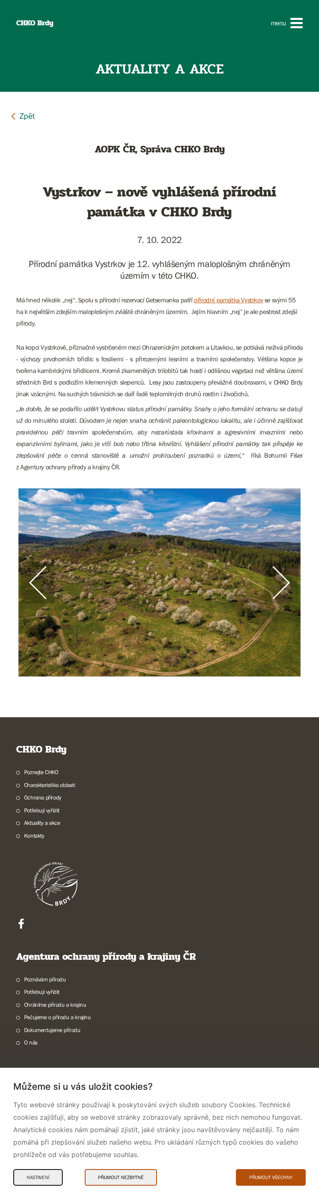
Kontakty (34, 835)
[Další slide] (281, 582)
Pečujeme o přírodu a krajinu (57, 1017)
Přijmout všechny (270, 1177)
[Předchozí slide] (37, 582)
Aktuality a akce (42, 822)
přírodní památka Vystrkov (228, 300)
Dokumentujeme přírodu (52, 1030)
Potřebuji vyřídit (41, 810)
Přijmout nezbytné (121, 1177)
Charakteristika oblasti (49, 785)
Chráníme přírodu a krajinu (55, 1004)
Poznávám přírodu (45, 979)
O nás (31, 1042)
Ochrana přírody (42, 797)
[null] (22, 115)
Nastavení (38, 1177)
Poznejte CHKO (41, 772)
